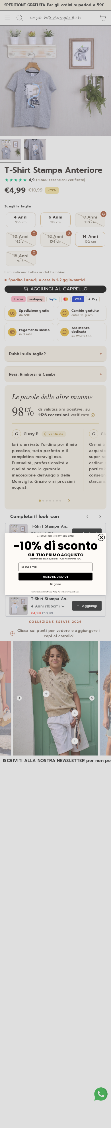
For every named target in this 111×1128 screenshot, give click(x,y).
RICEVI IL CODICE (55, 577)
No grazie (55, 584)
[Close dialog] (101, 537)
